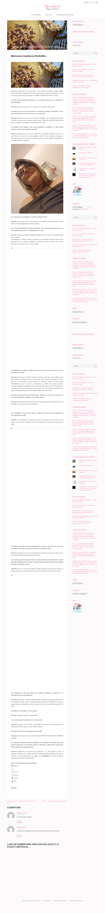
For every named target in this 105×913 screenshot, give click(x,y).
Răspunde (19, 822)
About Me (49, 15)
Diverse (29, 46)
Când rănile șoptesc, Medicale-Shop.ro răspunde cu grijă (83, 119)
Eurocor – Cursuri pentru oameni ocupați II (54, 801)
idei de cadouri (34, 47)
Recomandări (51, 46)
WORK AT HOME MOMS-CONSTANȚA (56, 47)
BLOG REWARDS (36, 15)
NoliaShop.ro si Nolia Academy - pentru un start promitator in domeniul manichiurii (88, 175)
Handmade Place (36, 46)
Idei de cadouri (43, 46)
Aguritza (24, 46)
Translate (85, 209)
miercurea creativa (42, 47)
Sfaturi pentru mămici (85, 152)
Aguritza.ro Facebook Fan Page (83, 32)
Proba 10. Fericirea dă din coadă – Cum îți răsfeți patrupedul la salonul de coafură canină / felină (84, 127)
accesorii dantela (17, 47)
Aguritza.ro (52, 6)
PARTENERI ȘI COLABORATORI (64, 15)
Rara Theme (64, 900)
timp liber (56, 46)
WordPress (80, 900)
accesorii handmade (26, 47)
